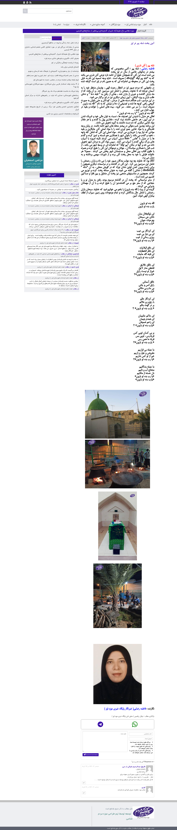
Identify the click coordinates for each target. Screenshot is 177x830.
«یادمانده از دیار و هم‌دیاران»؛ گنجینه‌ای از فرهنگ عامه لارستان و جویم (53, 71)
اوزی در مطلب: (74, 184)
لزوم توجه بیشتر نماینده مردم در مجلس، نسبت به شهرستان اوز (56, 79)
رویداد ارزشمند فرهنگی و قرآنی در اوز (65, 62)
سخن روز (126, 38)
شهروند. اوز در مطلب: (71, 229)
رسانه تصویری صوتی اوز (136, 38)
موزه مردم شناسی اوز (133, 24)
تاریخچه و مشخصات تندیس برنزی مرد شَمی (62, 113)
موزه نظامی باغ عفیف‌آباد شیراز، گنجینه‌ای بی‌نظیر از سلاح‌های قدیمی (54, 54)
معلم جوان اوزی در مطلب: (70, 192)
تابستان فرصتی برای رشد (70, 67)
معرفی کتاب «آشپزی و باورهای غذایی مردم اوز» (114, 30)
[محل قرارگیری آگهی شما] (33, 127)
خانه (150, 24)
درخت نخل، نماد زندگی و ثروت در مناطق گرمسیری (60, 42)
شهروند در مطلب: (73, 243)
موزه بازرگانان (115, 24)
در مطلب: (75, 278)
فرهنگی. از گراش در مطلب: (70, 205)
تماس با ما (57, 24)
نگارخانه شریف (80, 24)
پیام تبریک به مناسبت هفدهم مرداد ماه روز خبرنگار (60, 91)
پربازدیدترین (46, 38)
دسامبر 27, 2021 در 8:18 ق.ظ (90, 787)
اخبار (144, 24)
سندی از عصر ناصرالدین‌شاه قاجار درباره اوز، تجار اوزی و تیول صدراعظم (53, 75)
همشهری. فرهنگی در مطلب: (69, 254)
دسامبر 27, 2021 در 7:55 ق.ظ (90, 766)
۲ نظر (83, 38)
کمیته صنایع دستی (98, 24)
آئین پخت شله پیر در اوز (142, 43)
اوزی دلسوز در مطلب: (71, 267)
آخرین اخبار (58, 38)
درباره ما (66, 24)
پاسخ (84, 782)
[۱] (33, 154)
